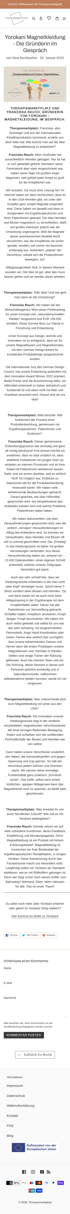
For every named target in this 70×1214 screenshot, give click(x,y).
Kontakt (12, 1116)
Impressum (15, 1085)
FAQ (10, 1125)
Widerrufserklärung (20, 1105)
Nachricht (10, 997)
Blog (10, 1135)
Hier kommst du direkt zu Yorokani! (35, 916)
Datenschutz (16, 1096)
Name (7, 968)
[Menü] (64, 18)
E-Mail (8, 983)
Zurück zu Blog (37, 1054)
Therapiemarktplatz (40, 1202)
